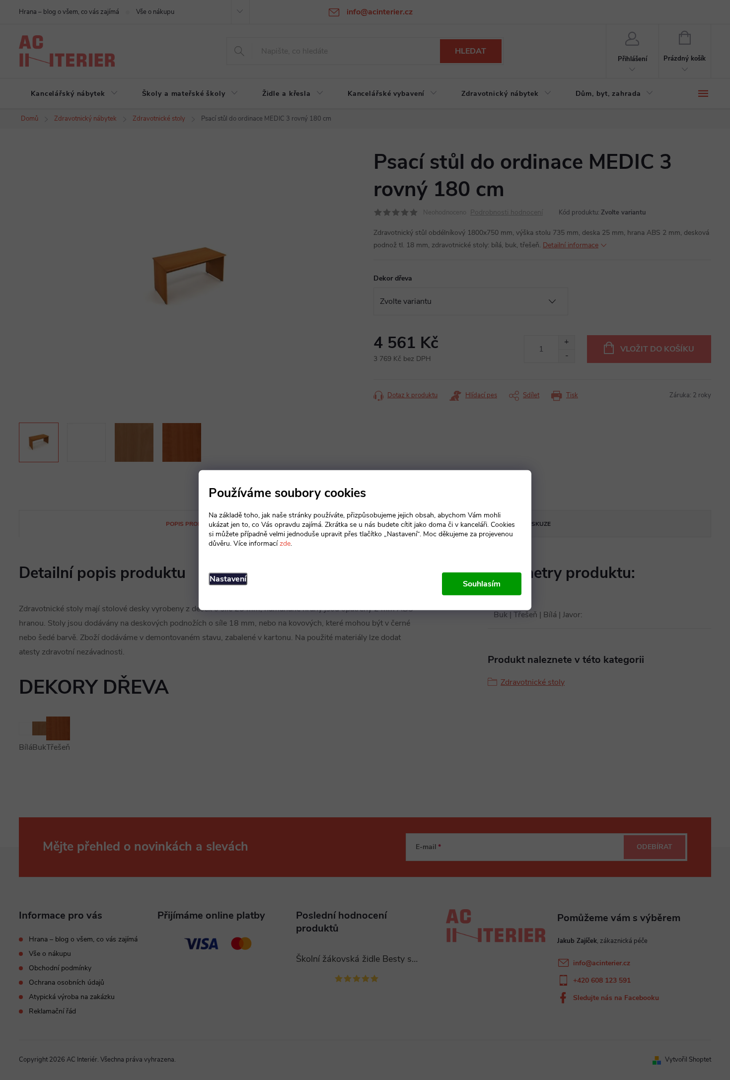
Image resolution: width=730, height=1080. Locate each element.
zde (285, 543)
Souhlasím (482, 583)
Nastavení (228, 579)
